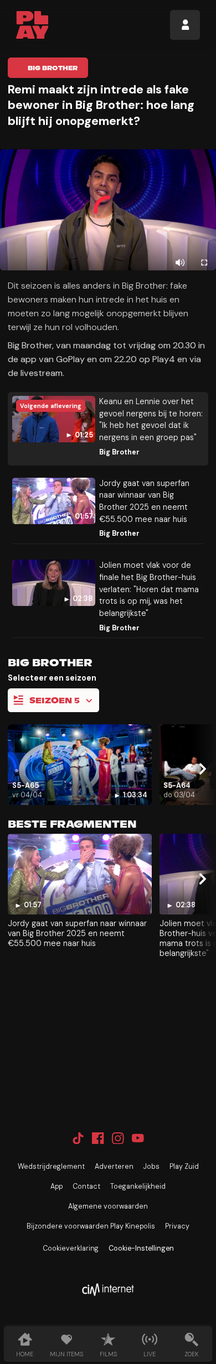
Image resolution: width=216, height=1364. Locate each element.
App (56, 1186)
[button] (108, 209)
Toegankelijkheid (138, 1186)
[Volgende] (201, 769)
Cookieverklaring (71, 1248)
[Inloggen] (185, 25)
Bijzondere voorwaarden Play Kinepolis (91, 1226)
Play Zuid (184, 1166)
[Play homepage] (32, 25)
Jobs (151, 1166)
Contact (86, 1186)
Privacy (177, 1226)
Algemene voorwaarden (108, 1206)
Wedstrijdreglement (51, 1166)
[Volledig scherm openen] (204, 263)
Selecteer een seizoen (52, 678)
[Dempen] (180, 263)
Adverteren (114, 1166)
